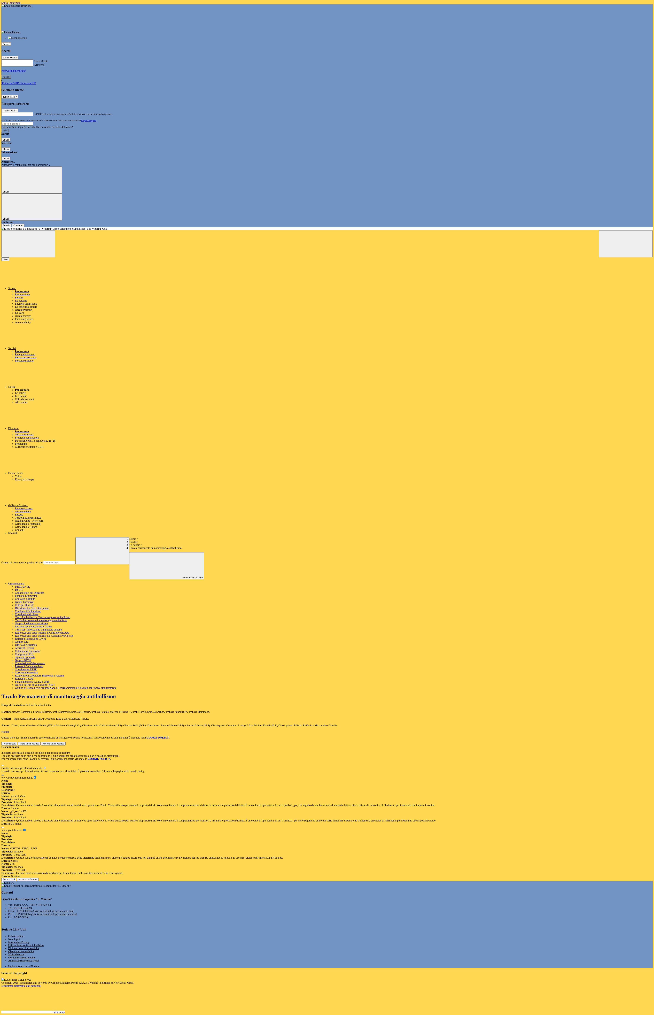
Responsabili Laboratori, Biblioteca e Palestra (39, 675)
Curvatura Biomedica (26, 672)
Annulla (6, 225)
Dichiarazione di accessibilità (23, 948)
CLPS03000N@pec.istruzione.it (46, 914)
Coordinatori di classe (26, 614)
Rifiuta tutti (29, 743)
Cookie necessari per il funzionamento (22, 768)
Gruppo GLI (22, 641)
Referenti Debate (24, 678)
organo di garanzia (25, 657)
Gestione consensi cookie (21, 957)
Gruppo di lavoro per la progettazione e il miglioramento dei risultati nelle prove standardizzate (65, 687)
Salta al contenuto (10, 2)
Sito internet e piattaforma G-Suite (33, 626)
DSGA (19, 589)
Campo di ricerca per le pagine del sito (22, 562)
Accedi (6, 44)
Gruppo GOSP (23, 660)
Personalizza (9, 743)
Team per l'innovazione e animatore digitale (38, 629)
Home (132, 538)
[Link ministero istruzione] (16, 5)
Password (39, 64)
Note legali (14, 939)
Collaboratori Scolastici (27, 651)
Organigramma (16, 583)
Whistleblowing (16, 954)
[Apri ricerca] (626, 243)
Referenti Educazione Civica (30, 638)
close (5, 259)
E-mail (37, 113)
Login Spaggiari (88, 120)
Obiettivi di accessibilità (21, 951)
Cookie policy (15, 936)
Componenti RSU (24, 654)
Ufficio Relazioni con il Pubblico (26, 945)
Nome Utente (41, 61)
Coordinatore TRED (26, 669)
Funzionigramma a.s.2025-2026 (32, 681)
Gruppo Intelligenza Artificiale (31, 623)
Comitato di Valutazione (28, 611)
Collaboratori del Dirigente (29, 592)
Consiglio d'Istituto (25, 598)
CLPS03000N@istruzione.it (44, 911)
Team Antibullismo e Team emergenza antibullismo (42, 617)
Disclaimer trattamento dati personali (21, 985)
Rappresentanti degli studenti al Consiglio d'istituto (42, 632)
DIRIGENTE (22, 586)
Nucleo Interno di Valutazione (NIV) (34, 684)
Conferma (18, 225)
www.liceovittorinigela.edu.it (17, 777)
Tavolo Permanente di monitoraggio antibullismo (41, 620)
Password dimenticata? (13, 70)
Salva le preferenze (27, 879)
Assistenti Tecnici (24, 648)
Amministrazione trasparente (23, 960)
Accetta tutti (53, 743)
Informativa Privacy (18, 942)
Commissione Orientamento (30, 663)
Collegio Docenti (24, 605)
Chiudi (6, 140)
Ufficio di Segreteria (26, 644)
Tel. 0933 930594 (22, 907)
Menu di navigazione (192, 577)
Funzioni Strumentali (26, 595)
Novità (133, 541)
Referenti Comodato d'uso (29, 666)
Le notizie (134, 544)
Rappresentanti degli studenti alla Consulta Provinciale (44, 635)
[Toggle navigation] (28, 243)
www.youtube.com (12, 830)
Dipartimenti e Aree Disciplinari (32, 608)
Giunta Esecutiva (24, 602)
